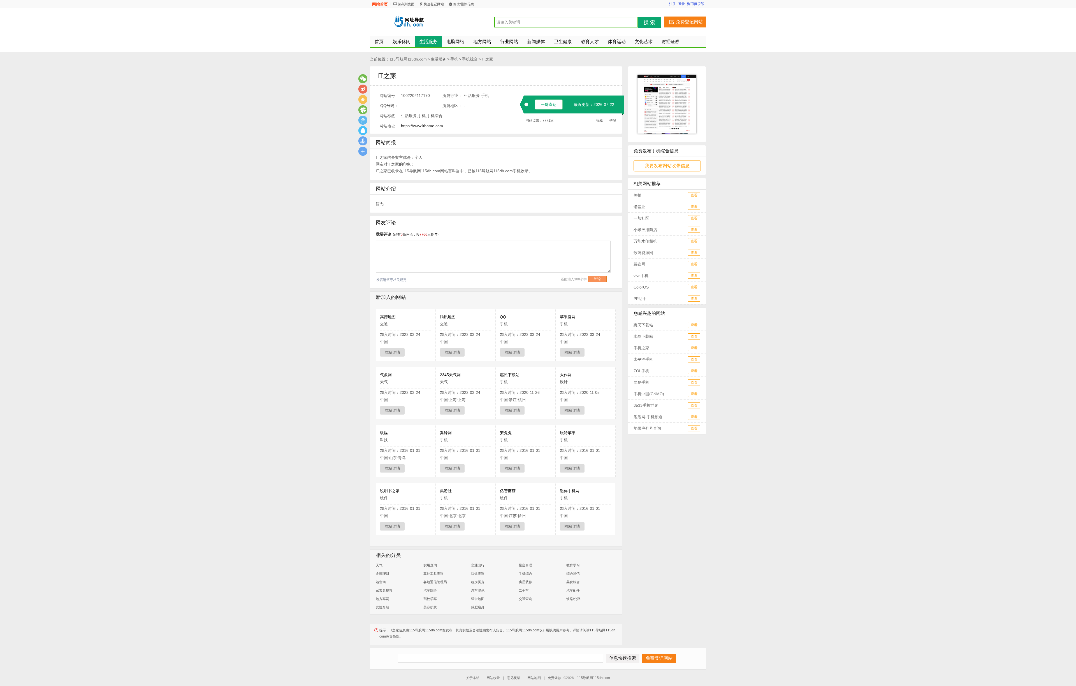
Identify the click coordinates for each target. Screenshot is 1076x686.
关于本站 (472, 678)
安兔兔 (506, 433)
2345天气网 (450, 375)
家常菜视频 (384, 590)
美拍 (637, 195)
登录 (681, 4)
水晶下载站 (643, 336)
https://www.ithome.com (422, 126)
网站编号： (389, 95)
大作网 (566, 375)
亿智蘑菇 (508, 491)
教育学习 (573, 565)
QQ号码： (389, 105)
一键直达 (548, 104)
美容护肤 (430, 607)
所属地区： (452, 105)
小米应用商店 (645, 229)
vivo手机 (641, 275)
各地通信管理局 (435, 582)
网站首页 (380, 4)
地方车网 (382, 599)
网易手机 (641, 382)
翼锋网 (446, 433)
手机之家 (641, 348)
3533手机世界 (646, 405)
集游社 (446, 491)
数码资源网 (643, 252)
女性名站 (382, 607)
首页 (379, 41)
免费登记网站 (689, 21)
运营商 (381, 582)
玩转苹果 (568, 433)
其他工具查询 (433, 574)
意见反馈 (513, 678)
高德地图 (388, 317)
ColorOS (641, 287)
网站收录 (493, 678)
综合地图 (477, 599)
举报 (612, 120)
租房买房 (477, 582)
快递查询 (477, 574)
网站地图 (534, 678)
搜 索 (649, 22)
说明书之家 (390, 491)
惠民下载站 (510, 375)
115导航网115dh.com (408, 59)
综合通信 (573, 574)
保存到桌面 (406, 4)
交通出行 (477, 565)
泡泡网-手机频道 (648, 417)
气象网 (386, 375)
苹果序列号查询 (647, 428)
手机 (454, 59)
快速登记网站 (434, 4)
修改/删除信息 (463, 4)
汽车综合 (430, 590)
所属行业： (452, 95)
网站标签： (389, 115)
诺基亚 (639, 206)
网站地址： (389, 126)
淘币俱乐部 (695, 4)
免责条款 (554, 678)
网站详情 (392, 352)
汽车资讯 (477, 590)
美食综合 (573, 582)
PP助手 (640, 298)
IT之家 (487, 59)
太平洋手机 (643, 359)
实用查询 (430, 565)
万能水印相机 (645, 241)
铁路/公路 (573, 599)
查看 (694, 195)
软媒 (384, 433)
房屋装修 (525, 582)
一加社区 (641, 218)
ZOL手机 (641, 371)
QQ (503, 317)
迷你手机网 (569, 491)
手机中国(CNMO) (649, 394)
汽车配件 (573, 590)
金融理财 (382, 574)
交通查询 (525, 599)
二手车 (524, 590)
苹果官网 (568, 317)
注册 (672, 4)
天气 (379, 565)
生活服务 (438, 59)
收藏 (599, 120)
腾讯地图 (448, 317)
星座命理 (525, 565)
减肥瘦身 (477, 607)
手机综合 (470, 59)
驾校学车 (430, 599)
